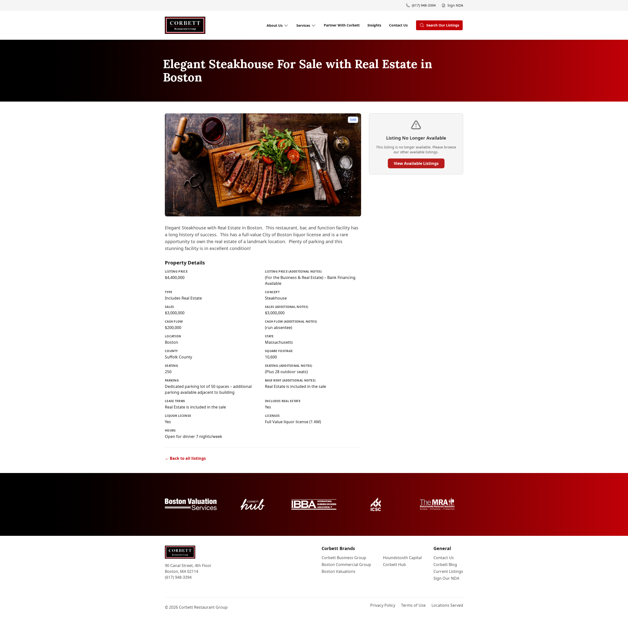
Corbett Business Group (344, 557)
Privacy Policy (382, 605)
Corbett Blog (445, 564)
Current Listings (448, 571)
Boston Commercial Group (346, 564)
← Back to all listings (185, 458)
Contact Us (398, 25)
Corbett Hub (394, 564)
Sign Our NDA (446, 578)
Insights (374, 25)
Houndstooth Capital (402, 557)
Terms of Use (413, 605)
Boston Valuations (338, 571)
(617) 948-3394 (178, 577)
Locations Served (447, 605)
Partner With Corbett (342, 25)
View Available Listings (416, 163)
